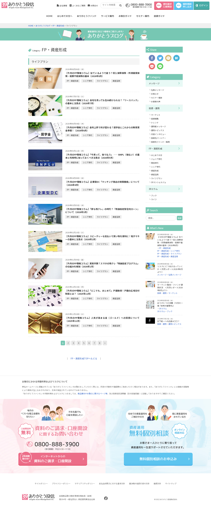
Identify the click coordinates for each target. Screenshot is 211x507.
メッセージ (154, 83)
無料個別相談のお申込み (158, 458)
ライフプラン (102, 80)
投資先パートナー (158, 138)
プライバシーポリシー (61, 483)
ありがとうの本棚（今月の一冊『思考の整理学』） (170, 304)
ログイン (203, 5)
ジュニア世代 (156, 159)
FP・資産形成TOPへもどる (84, 358)
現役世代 (154, 163)
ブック (154, 195)
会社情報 (63, 5)
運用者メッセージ (158, 126)
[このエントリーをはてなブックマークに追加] (176, 59)
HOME (49, 16)
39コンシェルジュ (158, 182)
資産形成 (154, 170)
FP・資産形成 (58, 25)
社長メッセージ (157, 90)
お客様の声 (155, 101)
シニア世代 (87, 80)
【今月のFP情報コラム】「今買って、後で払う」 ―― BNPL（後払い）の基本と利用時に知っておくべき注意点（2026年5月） (102, 156)
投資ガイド (159, 16)
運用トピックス (157, 130)
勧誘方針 (157, 483)
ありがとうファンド (86, 16)
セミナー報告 (156, 97)
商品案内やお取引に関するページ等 (92, 393)
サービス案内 (107, 16)
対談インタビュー (158, 134)
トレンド (154, 122)
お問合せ (94, 5)
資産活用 (116, 80)
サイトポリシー (41, 483)
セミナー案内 (142, 16)
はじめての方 (156, 155)
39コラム (153, 188)
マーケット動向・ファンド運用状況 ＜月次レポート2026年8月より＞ (170, 287)
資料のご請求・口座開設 (52, 459)
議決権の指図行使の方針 (139, 483)
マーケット (155, 114)
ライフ (154, 199)
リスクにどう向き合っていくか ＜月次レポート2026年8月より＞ (170, 269)
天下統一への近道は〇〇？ (168, 321)
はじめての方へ (64, 16)
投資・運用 (154, 108)
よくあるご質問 (78, 5)
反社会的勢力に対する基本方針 (112, 483)
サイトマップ (170, 483)
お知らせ (154, 93)
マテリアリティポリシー (85, 483)
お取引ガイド (125, 16)
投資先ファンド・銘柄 (160, 142)
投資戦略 (154, 118)
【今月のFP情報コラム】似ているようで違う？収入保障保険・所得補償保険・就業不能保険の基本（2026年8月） (102, 74)
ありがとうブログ (43, 25)
